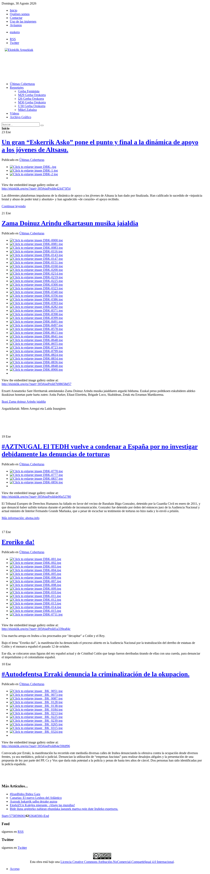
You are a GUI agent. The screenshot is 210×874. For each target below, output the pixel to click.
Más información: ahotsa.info (20, 518)
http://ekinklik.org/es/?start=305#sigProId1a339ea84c (36, 629)
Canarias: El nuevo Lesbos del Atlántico (36, 797)
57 (11, 816)
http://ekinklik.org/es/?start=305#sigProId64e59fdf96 (36, 746)
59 (17, 816)
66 (40, 816)
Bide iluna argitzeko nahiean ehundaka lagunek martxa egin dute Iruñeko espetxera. (64, 809)
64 (33, 816)
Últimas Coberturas (31, 160)
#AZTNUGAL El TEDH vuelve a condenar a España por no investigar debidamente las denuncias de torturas (100, 450)
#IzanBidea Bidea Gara (25, 794)
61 (24, 816)
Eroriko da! (18, 542)
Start (5, 816)
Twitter (14, 43)
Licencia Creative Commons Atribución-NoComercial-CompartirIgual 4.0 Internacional (117, 862)
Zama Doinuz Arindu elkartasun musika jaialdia (70, 223)
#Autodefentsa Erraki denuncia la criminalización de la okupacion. (95, 674)
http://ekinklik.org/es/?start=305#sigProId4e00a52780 (36, 496)
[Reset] (42, 125)
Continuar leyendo (14, 206)
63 (30, 816)
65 (37, 816)
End (46, 816)
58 (14, 816)
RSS (13, 39)
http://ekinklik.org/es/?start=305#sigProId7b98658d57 (36, 384)
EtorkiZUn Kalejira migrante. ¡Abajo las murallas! (42, 805)
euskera (15, 32)
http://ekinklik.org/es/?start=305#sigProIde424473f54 (36, 188)
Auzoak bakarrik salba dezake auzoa (33, 801)
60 (20, 816)
